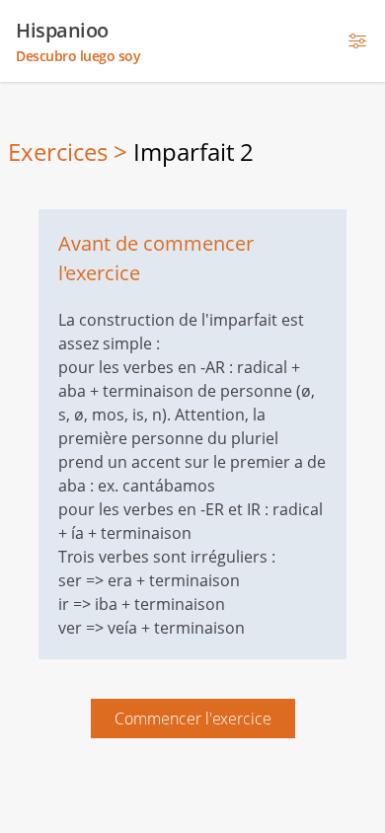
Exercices (58, 151)
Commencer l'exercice (193, 718)
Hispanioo (78, 41)
